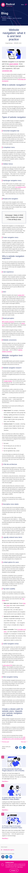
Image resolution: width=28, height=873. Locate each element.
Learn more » (20, 867)
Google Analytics (8, 381)
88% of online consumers (8, 321)
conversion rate (7, 71)
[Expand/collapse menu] (25, 5)
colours (8, 605)
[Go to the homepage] (8, 5)
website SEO (21, 295)
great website (13, 64)
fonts (24, 603)
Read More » (5, 781)
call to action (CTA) (7, 665)
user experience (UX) (20, 187)
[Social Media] (3, 856)
